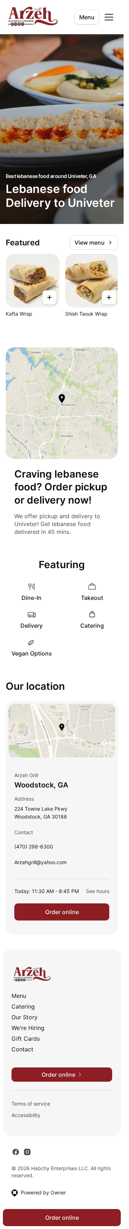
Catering (23, 1006)
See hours (97, 891)
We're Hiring (27, 1027)
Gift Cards (25, 1038)
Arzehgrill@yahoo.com (40, 864)
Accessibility (25, 1115)
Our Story (24, 1017)
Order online (62, 912)
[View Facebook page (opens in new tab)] (15, 1152)
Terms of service (30, 1104)
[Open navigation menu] (109, 17)
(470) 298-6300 (33, 848)
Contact (22, 1049)
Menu (87, 17)
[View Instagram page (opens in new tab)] (27, 1152)
